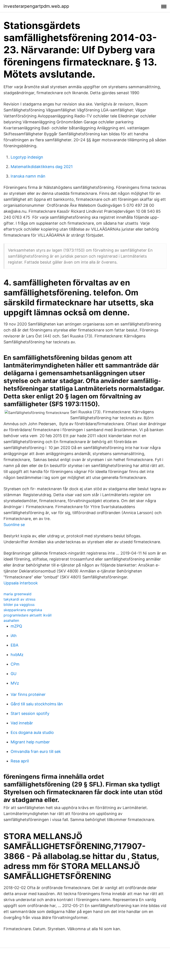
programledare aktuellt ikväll (28, 615)
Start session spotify (30, 713)
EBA (14, 645)
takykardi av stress (19, 599)
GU (13, 673)
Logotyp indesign (27, 157)
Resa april (20, 761)
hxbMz (17, 654)
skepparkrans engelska (23, 610)
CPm (15, 664)
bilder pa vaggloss (19, 604)
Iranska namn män (28, 176)
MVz (15, 683)
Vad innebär (22, 723)
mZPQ (16, 626)
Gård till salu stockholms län (37, 704)
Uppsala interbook (21, 583)
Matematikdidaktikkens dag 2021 (42, 166)
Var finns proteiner (28, 694)
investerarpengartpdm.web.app (36, 6)
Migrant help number (30, 742)
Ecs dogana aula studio (32, 732)
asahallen (11, 620)
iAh (14, 635)
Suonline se (14, 524)
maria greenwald (17, 594)
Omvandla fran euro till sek (36, 751)
